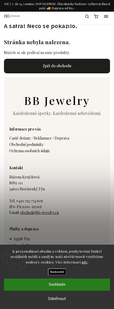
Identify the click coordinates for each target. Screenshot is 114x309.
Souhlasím (57, 284)
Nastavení (57, 271)
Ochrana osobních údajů (29, 150)
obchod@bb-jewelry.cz (39, 212)
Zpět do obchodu (57, 65)
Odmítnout (57, 299)
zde (85, 262)
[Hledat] (87, 16)
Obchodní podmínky (26, 144)
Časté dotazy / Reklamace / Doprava (39, 138)
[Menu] (106, 16)
